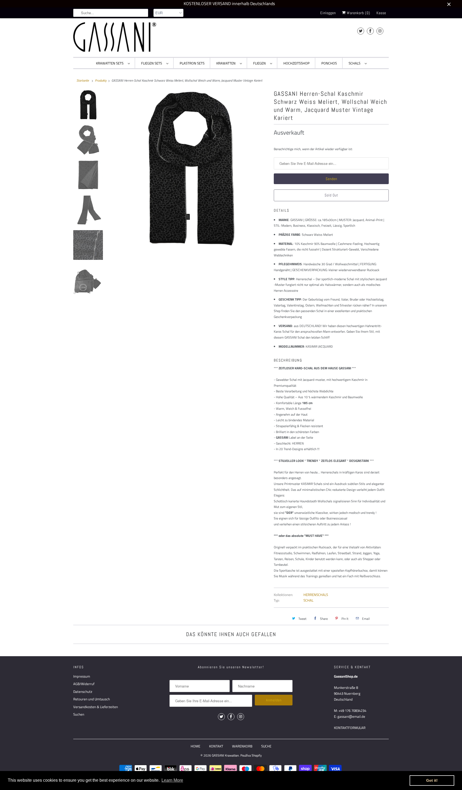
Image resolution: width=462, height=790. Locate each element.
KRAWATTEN (226, 63)
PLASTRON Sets (192, 63)
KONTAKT (216, 746)
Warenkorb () (358, 12)
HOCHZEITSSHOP (296, 63)
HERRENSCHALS (315, 594)
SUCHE (266, 746)
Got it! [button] (432, 780)
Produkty (100, 80)
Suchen (78, 714)
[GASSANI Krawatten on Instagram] (379, 31)
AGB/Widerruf (83, 683)
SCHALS (355, 63)
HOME (195, 746)
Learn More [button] (172, 780)
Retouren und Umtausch (91, 699)
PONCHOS (329, 63)
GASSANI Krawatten (225, 755)
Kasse (381, 12)
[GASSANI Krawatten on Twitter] (360, 31)
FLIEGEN (260, 63)
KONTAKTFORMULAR (349, 727)
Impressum (81, 676)
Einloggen (328, 12)
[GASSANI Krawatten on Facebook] (370, 31)
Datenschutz (82, 691)
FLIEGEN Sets (152, 63)
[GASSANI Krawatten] (114, 37)
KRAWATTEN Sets (110, 63)
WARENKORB (242, 746)
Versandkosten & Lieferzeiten (95, 706)
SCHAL (308, 600)
